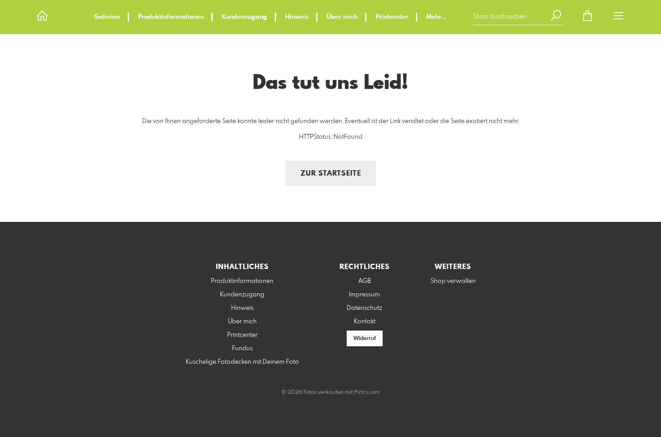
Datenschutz (364, 308)
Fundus (242, 348)
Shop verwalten (453, 281)
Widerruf (364, 338)
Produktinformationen (171, 17)
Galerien (107, 17)
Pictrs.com (367, 392)
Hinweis (296, 17)
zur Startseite (330, 173)
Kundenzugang (244, 17)
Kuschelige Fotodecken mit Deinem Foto (242, 362)
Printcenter (391, 17)
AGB (364, 281)
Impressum (364, 294)
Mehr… (436, 17)
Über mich (341, 17)
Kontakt (364, 321)
